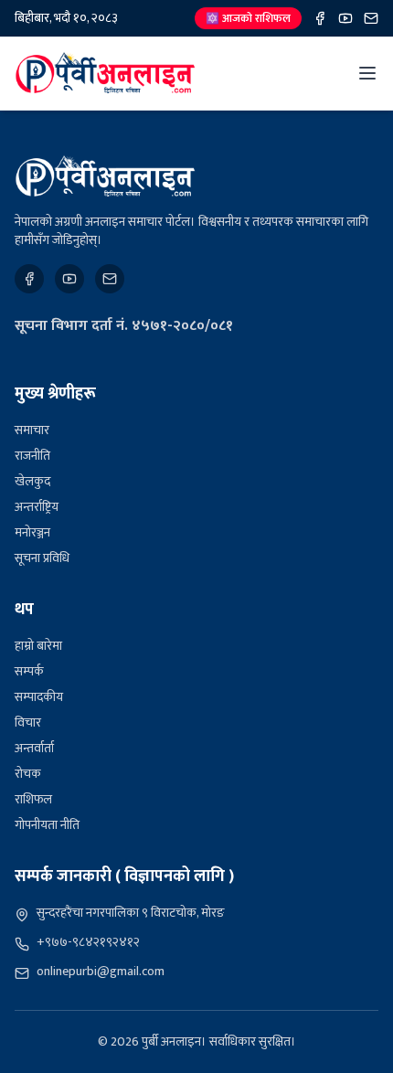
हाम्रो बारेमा (38, 645)
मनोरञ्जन (32, 532)
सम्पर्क (29, 671)
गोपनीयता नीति (47, 824)
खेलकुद (32, 481)
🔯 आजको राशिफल (248, 18)
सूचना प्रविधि (42, 557)
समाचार (32, 430)
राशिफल (33, 799)
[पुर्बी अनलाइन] (105, 176)
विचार (28, 722)
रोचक (28, 773)
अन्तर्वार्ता (34, 748)
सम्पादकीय (39, 696)
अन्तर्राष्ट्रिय (36, 506)
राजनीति (32, 455)
